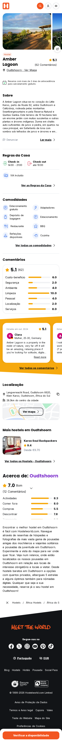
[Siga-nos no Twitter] (19, 646)
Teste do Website (22, 718)
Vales (50, 710)
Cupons (40, 710)
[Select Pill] (40, 6)
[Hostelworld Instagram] (27, 646)
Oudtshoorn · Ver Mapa (22, 70)
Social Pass (51, 670)
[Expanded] (7, 603)
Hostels (16, 670)
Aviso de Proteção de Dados (31, 702)
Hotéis (26, 670)
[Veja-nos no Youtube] (35, 646)
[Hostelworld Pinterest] (43, 646)
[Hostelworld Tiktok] (51, 646)
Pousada (37, 670)
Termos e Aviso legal (21, 710)
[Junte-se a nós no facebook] (11, 646)
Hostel (7, 54)
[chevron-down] (31, 488)
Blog (6, 670)
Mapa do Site (42, 718)
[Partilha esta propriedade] (57, 49)
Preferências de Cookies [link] (31, 726)
